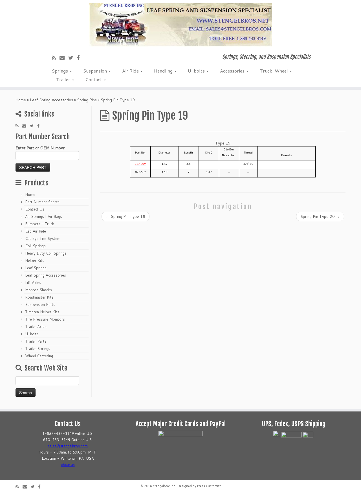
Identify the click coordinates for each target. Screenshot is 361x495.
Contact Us (34, 209)
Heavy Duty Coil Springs (46, 253)
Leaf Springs (36, 267)
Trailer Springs (37, 348)
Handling (164, 70)
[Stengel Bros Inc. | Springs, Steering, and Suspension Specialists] (180, 25)
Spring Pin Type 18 (125, 216)
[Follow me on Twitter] (72, 57)
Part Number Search (42, 201)
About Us (68, 465)
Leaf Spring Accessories (51, 100)
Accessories (233, 70)
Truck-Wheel (274, 70)
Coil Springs (35, 245)
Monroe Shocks (38, 289)
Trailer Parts (36, 341)
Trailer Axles (36, 326)
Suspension (95, 70)
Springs (60, 70)
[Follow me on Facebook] (80, 57)
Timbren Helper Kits (42, 311)
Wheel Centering (39, 355)
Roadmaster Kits (39, 297)
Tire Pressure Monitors (45, 319)
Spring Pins (87, 100)
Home (21, 100)
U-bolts (197, 70)
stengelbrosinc (164, 486)
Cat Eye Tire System (42, 238)
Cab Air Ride (35, 231)
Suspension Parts (40, 304)
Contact (94, 79)
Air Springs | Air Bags (43, 216)
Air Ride (131, 70)
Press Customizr (209, 486)
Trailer (63, 79)
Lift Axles (33, 282)
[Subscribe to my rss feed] (56, 57)
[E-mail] (64, 57)
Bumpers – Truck (39, 223)
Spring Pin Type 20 (320, 216)
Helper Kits (34, 260)
